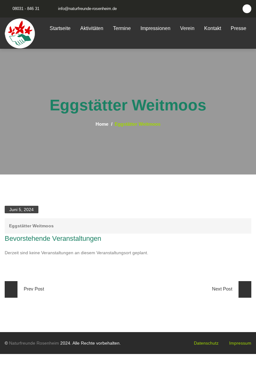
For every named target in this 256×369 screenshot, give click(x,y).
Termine (122, 28)
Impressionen (155, 28)
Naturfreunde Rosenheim (34, 343)
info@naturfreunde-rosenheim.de (87, 8)
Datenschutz (206, 343)
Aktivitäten (91, 28)
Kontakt (212, 28)
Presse (238, 28)
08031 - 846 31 (25, 8)
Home (102, 124)
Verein (187, 28)
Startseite (60, 28)
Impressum (240, 343)
